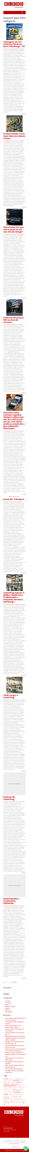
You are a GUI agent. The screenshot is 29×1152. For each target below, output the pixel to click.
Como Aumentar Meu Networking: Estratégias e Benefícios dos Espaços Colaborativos (14, 1070)
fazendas (17, 1094)
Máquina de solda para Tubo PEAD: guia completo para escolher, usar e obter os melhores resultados (15, 1038)
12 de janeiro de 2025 (8, 906)
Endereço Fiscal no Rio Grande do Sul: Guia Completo (14, 1030)
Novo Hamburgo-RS (8, 1128)
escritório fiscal (11, 1093)
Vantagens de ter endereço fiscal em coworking (14, 1062)
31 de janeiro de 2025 (8, 802)
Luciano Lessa (17, 1150)
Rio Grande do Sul (6, 1101)
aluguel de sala (12, 1079)
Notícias (7, 1010)
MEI (11, 1096)
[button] (25, 1148)
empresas (19, 1082)
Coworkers (8, 1001)
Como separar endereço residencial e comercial (14, 1023)
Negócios (7, 1008)
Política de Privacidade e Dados (18, 1143)
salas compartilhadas (16, 1101)
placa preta (15, 1098)
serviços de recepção (14, 1102)
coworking (15, 1080)
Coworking (8, 1003)
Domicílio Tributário (13, 499)
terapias (19, 1102)
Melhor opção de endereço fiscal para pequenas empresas (14, 1066)
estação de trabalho (12, 1094)
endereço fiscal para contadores (12, 1087)
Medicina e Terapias (10, 1006)
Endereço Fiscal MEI (10, 1047)
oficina (11, 1098)
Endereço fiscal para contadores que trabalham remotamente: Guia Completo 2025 (15, 1054)
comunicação (10, 1081)
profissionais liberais (7, 1099)
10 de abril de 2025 (8, 502)
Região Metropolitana (21, 1099)
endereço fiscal (10, 1086)
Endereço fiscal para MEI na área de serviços (13, 320)
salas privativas (7, 1103)
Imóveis (7, 1005)
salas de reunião (22, 1101)
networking (15, 1096)
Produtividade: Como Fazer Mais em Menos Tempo (14, 136)
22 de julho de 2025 (8, 234)
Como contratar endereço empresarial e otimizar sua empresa (15, 1019)
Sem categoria (9, 1012)
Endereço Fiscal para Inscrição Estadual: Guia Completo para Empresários (15, 1050)
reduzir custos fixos (14, 1099)
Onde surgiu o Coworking (10, 696)
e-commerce (13, 1082)
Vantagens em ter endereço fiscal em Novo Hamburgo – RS (14, 44)
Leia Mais (23, 114)
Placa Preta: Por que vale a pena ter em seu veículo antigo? (13, 229)
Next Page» (14, 982)
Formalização (21, 1094)
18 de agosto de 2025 (8, 141)
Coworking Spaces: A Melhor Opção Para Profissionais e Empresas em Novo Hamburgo (13, 597)
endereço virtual (9, 1091)
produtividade (19, 1098)
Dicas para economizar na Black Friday (14, 1045)
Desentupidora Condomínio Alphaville (11, 901)
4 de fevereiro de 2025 (8, 700)
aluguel (6, 1078)
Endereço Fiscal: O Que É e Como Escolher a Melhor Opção (13, 1026)
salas (11, 1101)
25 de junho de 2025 (8, 431)
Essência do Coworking (9, 798)
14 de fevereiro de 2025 (9, 604)
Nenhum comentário (19, 49)
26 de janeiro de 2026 (8, 49)
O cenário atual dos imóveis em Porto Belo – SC (14, 1033)
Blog (23, 1150)
